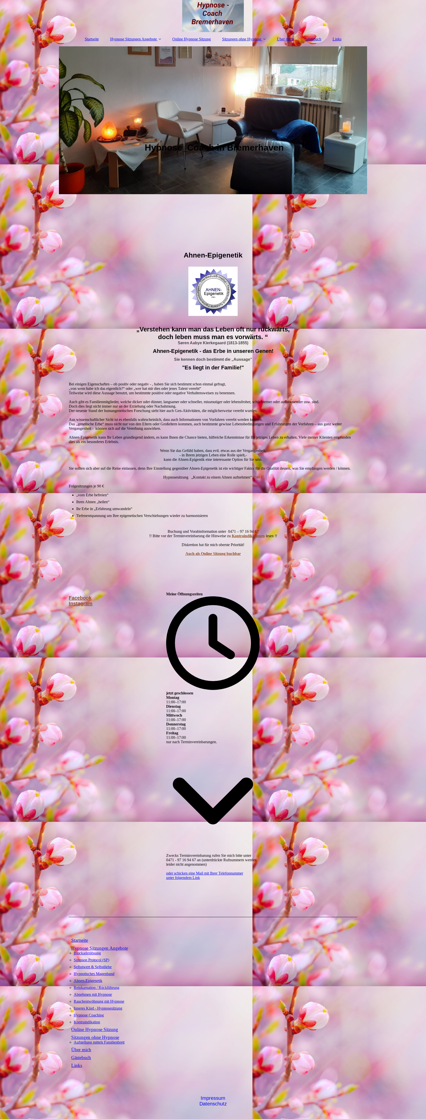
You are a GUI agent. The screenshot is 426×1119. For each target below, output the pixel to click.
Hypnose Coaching (89, 1015)
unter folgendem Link (183, 878)
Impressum (213, 1098)
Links (337, 39)
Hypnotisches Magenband (94, 974)
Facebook (80, 598)
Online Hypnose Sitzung (191, 39)
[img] (213, 16)
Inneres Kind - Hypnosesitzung (98, 1008)
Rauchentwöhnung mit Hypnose (99, 1001)
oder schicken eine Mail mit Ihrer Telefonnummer (204, 873)
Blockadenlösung (87, 953)
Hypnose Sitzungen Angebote (133, 39)
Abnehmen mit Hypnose (93, 994)
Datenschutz (213, 1103)
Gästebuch (313, 39)
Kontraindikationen (248, 536)
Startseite (92, 39)
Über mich (285, 39)
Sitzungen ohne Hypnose (241, 39)
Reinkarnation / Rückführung (96, 987)
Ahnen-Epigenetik (88, 981)
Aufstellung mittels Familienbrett (99, 1042)
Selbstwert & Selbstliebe (93, 967)
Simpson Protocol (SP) (91, 960)
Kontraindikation (87, 1022)
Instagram (80, 603)
